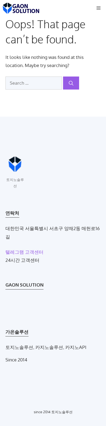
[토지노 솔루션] (21, 8)
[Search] (71, 83)
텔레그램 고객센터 (24, 252)
